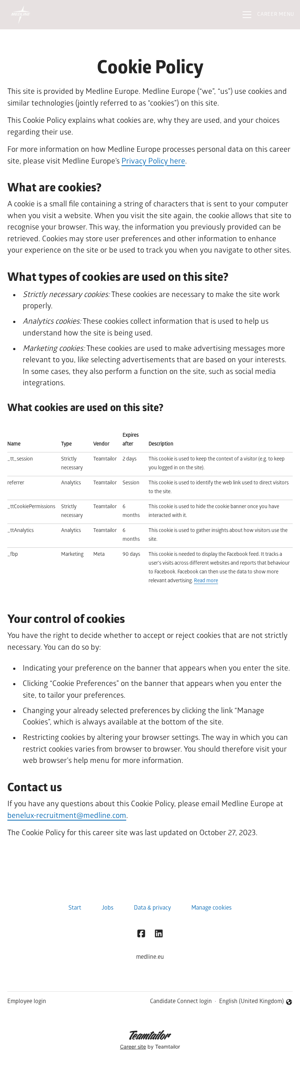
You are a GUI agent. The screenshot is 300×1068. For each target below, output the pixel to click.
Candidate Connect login (181, 1001)
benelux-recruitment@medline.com (66, 816)
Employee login (26, 1001)
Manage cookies (211, 908)
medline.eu (150, 957)
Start (74, 908)
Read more (206, 581)
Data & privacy (152, 908)
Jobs (107, 908)
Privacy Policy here (153, 161)
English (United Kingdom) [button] (251, 1002)
